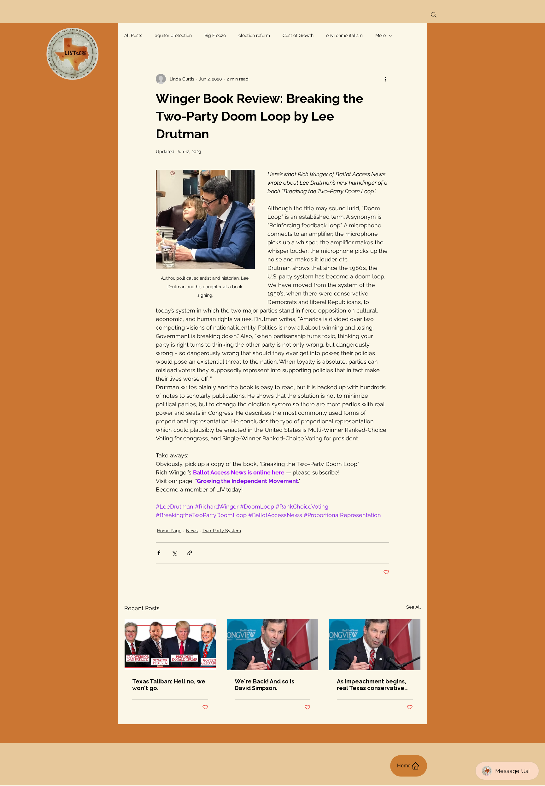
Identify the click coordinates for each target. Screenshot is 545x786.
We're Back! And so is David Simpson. (264, 684)
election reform (254, 35)
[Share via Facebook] (159, 553)
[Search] (433, 14)
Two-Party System (221, 530)
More (380, 35)
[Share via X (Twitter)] (174, 553)
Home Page (169, 530)
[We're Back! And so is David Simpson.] (272, 644)
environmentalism (344, 35)
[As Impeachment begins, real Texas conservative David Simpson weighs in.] (374, 644)
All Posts (133, 35)
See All (413, 607)
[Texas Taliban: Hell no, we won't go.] (170, 644)
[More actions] (385, 79)
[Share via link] (190, 553)
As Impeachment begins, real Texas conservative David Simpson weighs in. (372, 684)
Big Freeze (215, 35)
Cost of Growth (298, 35)
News (192, 530)
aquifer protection (173, 35)
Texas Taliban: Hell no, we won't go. (168, 684)
